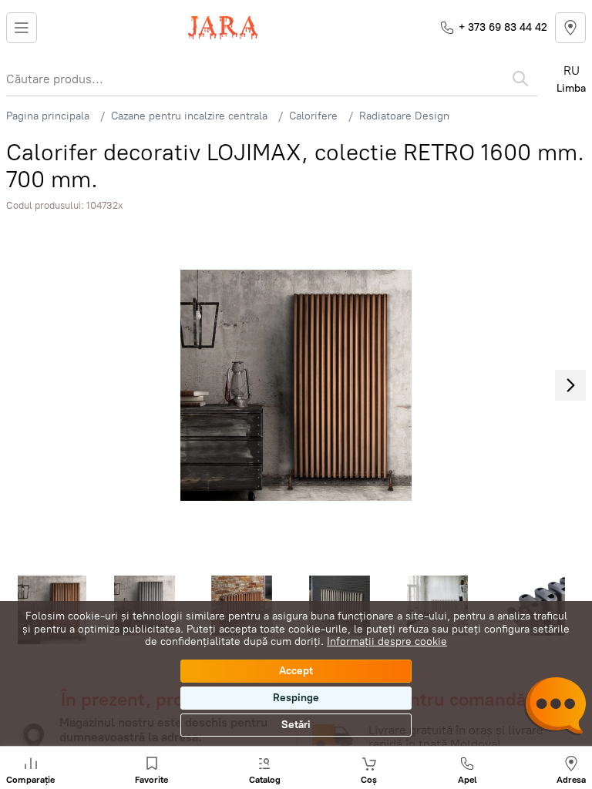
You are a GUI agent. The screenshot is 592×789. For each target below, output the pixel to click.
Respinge (296, 697)
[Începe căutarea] (520, 78)
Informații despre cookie (387, 641)
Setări (296, 724)
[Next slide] (570, 385)
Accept (296, 670)
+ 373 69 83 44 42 (503, 27)
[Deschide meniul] (21, 27)
